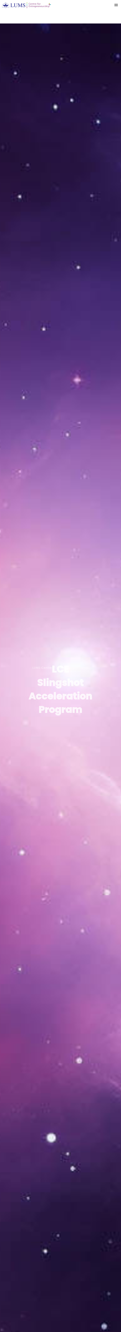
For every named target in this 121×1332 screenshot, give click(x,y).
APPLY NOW (60, 718)
